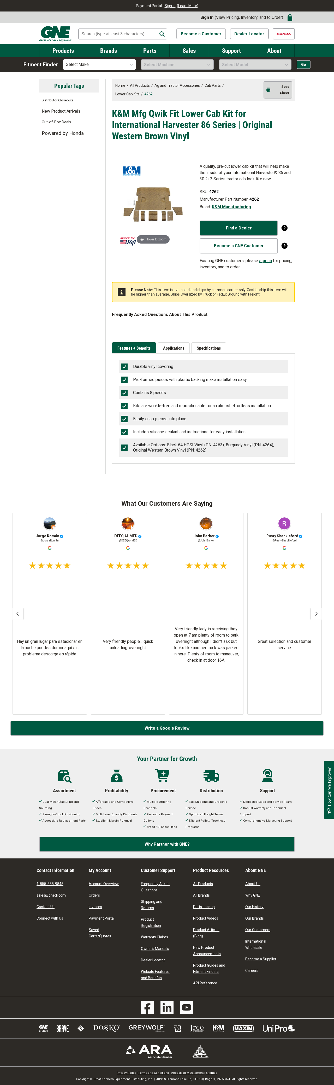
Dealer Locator (249, 33)
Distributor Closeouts (58, 100)
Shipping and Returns (151, 904)
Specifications (209, 348)
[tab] (135, 348)
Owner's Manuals (155, 949)
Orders (94, 895)
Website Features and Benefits (155, 974)
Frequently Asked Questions (155, 887)
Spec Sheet (284, 90)
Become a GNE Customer (239, 245)
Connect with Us (50, 918)
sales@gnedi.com (51, 895)
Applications (173, 348)
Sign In (170, 6)
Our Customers (257, 930)
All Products (203, 884)
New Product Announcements (207, 950)
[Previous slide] (17, 614)
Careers (251, 970)
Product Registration (151, 922)
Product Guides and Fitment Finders (209, 968)
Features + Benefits (134, 348)
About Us (252, 884)
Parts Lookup (204, 907)
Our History (254, 907)
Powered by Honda (63, 133)
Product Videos (205, 918)
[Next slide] (316, 614)
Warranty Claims (154, 937)
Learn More (187, 6)
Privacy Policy (126, 1073)
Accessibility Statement (187, 1073)
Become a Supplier (260, 959)
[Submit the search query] (162, 34)
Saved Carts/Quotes (100, 933)
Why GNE (252, 895)
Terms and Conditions (153, 1073)
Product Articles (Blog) (206, 933)
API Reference (205, 983)
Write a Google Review (167, 728)
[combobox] (99, 64)
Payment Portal (102, 918)
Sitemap (211, 1073)
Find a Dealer (239, 228)
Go (303, 64)
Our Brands (254, 918)
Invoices (95, 907)
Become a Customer (201, 33)
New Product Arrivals (61, 111)
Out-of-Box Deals (56, 122)
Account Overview (104, 884)
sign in (265, 260)
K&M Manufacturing (231, 206)
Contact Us (46, 907)
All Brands (201, 895)
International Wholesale (255, 944)
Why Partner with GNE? (167, 844)
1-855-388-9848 (50, 884)
